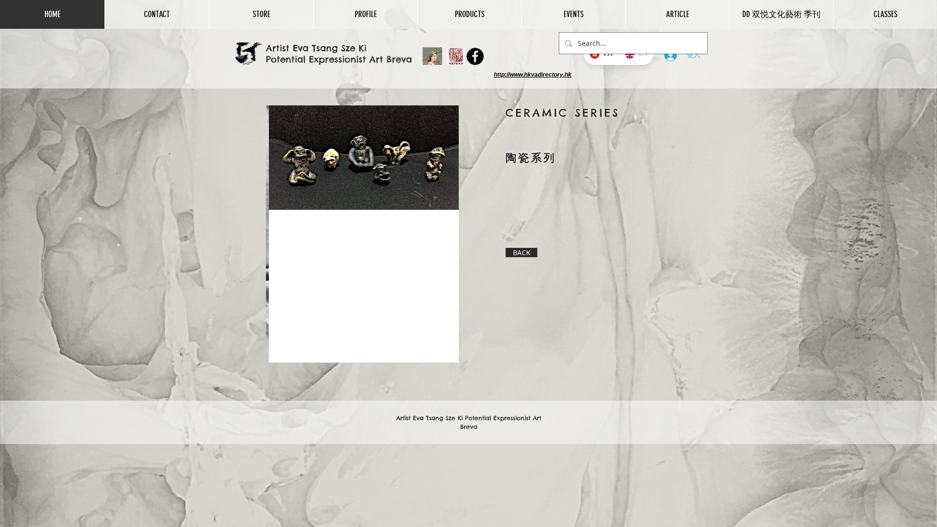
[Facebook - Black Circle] (475, 56)
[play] (435, 354)
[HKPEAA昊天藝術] (456, 56)
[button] (261, 14)
